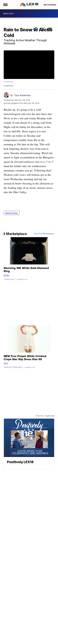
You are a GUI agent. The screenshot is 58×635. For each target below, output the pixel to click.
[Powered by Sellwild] (49, 416)
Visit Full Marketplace (44, 234)
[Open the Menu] (5, 5)
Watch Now (49, 5)
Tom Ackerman (22, 95)
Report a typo (11, 213)
